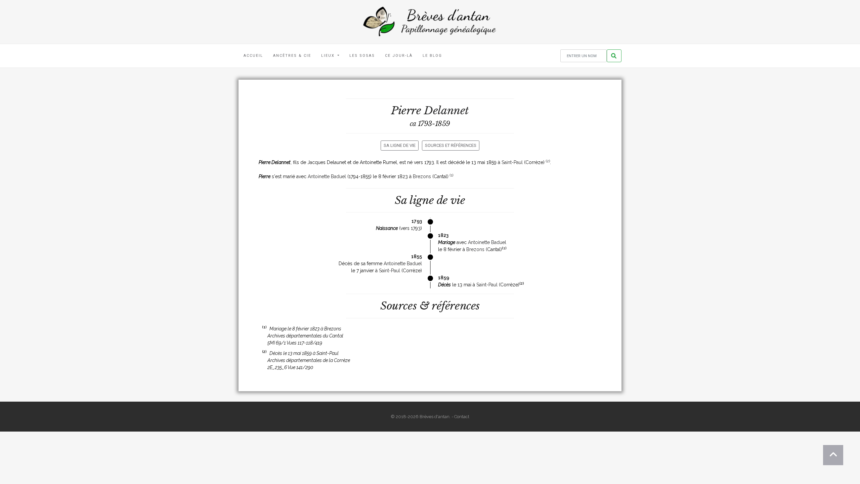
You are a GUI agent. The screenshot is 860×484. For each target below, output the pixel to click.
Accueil (253, 55)
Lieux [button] (328, 55)
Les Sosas (362, 55)
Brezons (422, 176)
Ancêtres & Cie (292, 55)
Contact (461, 416)
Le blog (432, 55)
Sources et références (450, 145)
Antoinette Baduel (327, 176)
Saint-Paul (512, 162)
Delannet (446, 110)
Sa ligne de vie (400, 145)
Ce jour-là (399, 55)
